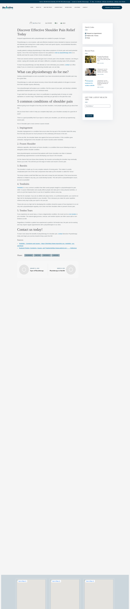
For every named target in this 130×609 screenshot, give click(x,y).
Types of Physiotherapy (37, 270)
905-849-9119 (47, 1)
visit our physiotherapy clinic (63, 52)
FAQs (88, 38)
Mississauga (85, 1)
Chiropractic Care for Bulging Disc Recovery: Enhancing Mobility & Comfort (103, 82)
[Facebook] (3, 1)
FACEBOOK (29, 255)
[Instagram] (5, 1)
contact (67, 65)
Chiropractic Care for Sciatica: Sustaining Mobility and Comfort (102, 70)
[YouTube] (8, 1)
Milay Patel (38, 23)
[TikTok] (10, 1)
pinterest (46, 255)
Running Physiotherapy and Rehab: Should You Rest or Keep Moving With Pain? (103, 58)
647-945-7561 (59, 1)
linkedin (55, 255)
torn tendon (72, 214)
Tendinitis (20, 187)
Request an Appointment (94, 33)
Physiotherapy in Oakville (57, 270)
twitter (37, 255)
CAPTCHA (87, 111)
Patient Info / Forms (92, 35)
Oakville (79, 1)
